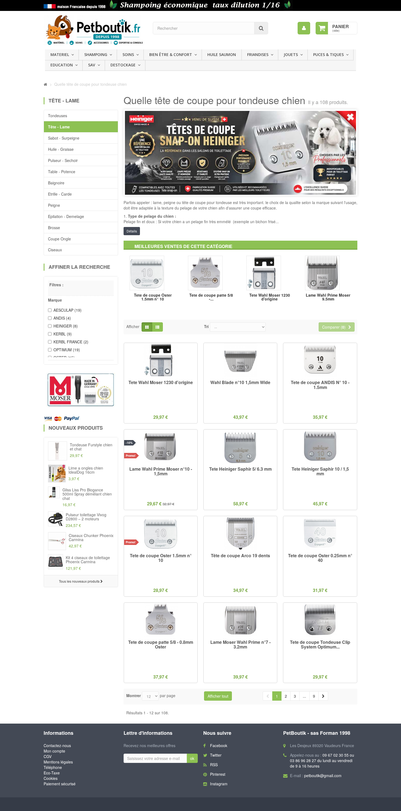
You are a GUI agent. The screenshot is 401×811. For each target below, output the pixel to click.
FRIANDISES (257, 54)
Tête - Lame (59, 126)
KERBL (62, 334)
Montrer (133, 695)
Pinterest (217, 774)
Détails (132, 231)
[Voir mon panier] (322, 28)
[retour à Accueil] (45, 84)
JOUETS (291, 54)
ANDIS (62, 318)
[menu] (304, 28)
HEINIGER (65, 326)
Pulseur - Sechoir (63, 160)
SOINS (128, 54)
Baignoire (56, 182)
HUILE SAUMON (221, 54)
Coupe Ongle (59, 238)
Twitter (216, 755)
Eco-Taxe (52, 772)
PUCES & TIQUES (328, 54)
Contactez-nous (57, 745)
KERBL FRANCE (70, 341)
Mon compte (54, 751)
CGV (48, 756)
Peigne (54, 205)
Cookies (51, 778)
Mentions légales (58, 762)
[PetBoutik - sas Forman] (94, 30)
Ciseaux (55, 249)
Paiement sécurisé (60, 783)
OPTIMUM (66, 349)
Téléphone (53, 767)
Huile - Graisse (61, 149)
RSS (214, 764)
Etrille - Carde (60, 194)
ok (192, 758)
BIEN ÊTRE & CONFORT (170, 54)
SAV (91, 64)
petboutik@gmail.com (323, 775)
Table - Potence (61, 171)
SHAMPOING (95, 54)
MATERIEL (59, 54)
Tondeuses (57, 115)
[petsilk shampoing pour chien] (200, 5)
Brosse (54, 227)
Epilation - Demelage (66, 216)
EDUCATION (61, 64)
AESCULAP (67, 310)
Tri (206, 326)
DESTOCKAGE (123, 64)
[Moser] (80, 390)
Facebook (218, 745)
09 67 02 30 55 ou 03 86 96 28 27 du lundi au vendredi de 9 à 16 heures (322, 760)
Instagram (219, 783)
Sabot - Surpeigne (63, 138)
